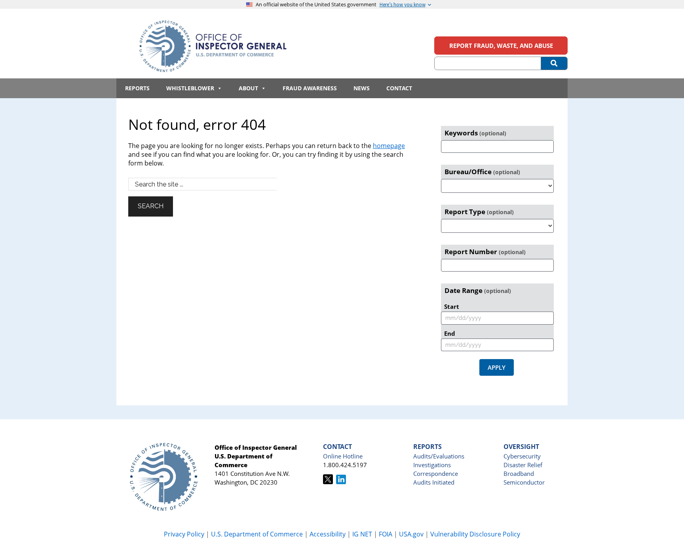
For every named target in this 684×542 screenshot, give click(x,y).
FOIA (385, 534)
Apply (496, 367)
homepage (389, 145)
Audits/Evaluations (438, 456)
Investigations (432, 465)
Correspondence (435, 473)
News (361, 88)
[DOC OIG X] (328, 482)
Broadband (519, 473)
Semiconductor (524, 482)
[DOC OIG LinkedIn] (341, 482)
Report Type (479, 211)
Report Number (485, 251)
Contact (399, 88)
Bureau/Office (482, 171)
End (449, 333)
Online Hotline (343, 456)
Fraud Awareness (310, 88)
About (248, 88)
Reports (137, 88)
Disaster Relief (523, 465)
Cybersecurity (522, 456)
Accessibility (328, 534)
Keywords (475, 132)
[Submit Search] (554, 63)
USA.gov (411, 534)
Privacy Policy (184, 534)
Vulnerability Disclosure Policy (475, 534)
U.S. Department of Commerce (257, 534)
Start (451, 306)
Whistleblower (190, 88)
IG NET (362, 534)
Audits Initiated (433, 482)
